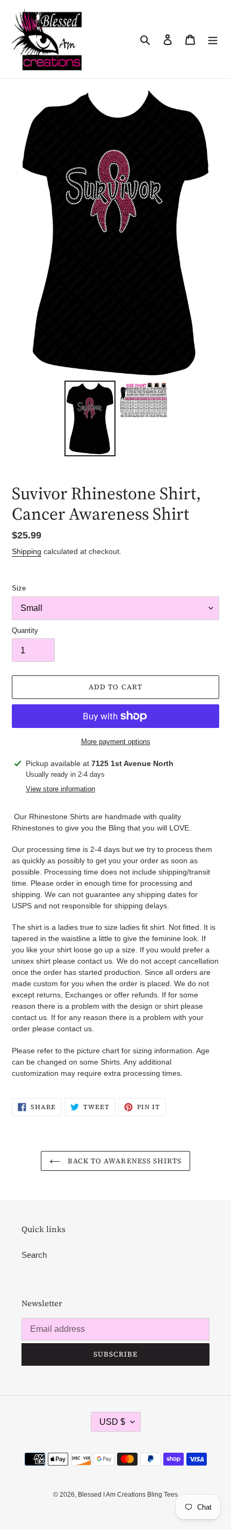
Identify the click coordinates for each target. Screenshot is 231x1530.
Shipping (26, 551)
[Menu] (212, 39)
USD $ (112, 1421)
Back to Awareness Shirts (124, 1160)
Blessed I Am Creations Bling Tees (128, 1494)
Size (19, 588)
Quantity (25, 630)
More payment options (115, 742)
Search (34, 1254)
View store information (60, 789)
